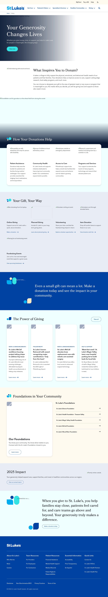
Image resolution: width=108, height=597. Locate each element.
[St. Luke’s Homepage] (14, 545)
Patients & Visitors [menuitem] (42, 8)
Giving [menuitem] (91, 8)
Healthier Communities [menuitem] (77, 8)
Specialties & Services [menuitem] (59, 8)
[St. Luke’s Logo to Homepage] (16, 8)
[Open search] (99, 8)
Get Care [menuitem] (30, 8)
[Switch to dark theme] (98, 2)
